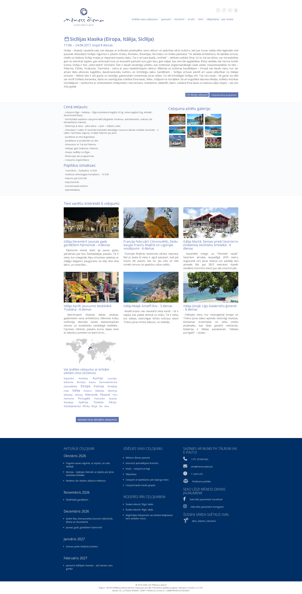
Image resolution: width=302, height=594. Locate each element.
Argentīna (69, 378)
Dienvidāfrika (70, 386)
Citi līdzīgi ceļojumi (197, 94)
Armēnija (83, 378)
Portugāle (84, 398)
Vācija (112, 402)
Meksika (68, 394)
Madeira (88, 390)
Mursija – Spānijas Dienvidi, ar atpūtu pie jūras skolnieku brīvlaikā (90, 473)
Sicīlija (145, 39)
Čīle (101, 406)
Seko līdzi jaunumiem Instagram (207, 506)
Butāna (92, 382)
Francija (99, 386)
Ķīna (106, 406)
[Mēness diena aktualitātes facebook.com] (224, 10)
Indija (66, 390)
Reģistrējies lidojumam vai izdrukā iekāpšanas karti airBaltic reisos (149, 517)
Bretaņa (81, 382)
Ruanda (113, 398)
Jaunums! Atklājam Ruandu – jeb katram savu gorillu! (89, 567)
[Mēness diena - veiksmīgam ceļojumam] (84, 17)
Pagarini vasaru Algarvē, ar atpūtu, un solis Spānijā (88, 465)
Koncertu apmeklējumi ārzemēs (142, 463)
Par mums (227, 19)
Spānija (83, 402)
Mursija (79, 394)
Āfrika (86, 406)
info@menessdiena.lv (202, 466)
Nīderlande (91, 394)
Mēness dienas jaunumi (138, 457)
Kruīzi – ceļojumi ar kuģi (138, 468)
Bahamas (68, 382)
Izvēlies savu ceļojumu (145, 19)
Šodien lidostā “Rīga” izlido (139, 509)
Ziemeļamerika (72, 406)
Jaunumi (166, 19)
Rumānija (68, 402)
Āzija (94, 406)
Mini (200, 19)
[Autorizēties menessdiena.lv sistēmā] (236, 10)
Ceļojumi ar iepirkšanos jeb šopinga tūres (147, 479)
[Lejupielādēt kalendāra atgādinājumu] (67, 39)
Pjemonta (69, 398)
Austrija (98, 378)
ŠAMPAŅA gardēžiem (77, 499)
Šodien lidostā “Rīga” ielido (139, 504)
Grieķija (112, 386)
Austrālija (112, 378)
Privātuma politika (201, 481)
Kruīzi (191, 19)
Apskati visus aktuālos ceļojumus (97, 419)
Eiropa (113, 39)
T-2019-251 (197, 474)
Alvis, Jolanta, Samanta (204, 520)
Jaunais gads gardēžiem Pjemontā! (84, 527)
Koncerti (179, 19)
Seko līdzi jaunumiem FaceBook (206, 499)
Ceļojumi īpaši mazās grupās (140, 485)
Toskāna (98, 402)
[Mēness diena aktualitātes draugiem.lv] (230, 10)
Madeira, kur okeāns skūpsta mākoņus (86, 480)
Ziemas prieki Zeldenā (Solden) (82, 546)
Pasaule (105, 394)
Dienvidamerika (108, 382)
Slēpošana (213, 19)
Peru (115, 394)
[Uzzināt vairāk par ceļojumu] (91, 222)
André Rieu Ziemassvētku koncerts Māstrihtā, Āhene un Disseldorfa (89, 520)
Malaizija (99, 390)
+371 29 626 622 (199, 459)
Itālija (129, 39)
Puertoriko (99, 398)
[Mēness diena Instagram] (218, 10)
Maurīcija (112, 390)
